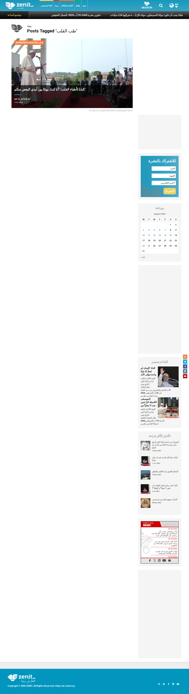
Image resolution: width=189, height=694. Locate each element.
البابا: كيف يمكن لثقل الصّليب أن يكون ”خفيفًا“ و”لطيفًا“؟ (164, 486)
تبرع (84, 5)
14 (165, 235)
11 (149, 235)
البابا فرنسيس (46, 5)
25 (149, 246)
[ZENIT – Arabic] (23, 5)
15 (170, 235)
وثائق (78, 5)
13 (160, 235)
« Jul (143, 257)
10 (143, 235)
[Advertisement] (159, 132)
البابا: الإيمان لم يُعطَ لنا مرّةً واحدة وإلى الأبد (148, 371)
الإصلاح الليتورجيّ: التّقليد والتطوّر (165, 471)
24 (143, 246)
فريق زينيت (18, 102)
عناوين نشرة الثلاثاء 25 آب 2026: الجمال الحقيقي (63, 15)
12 (154, 235)
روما (56, 5)
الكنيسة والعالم (67, 5)
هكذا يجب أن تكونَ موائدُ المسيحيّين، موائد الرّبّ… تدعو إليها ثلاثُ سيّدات (133, 15)
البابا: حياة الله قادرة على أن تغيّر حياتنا (165, 458)
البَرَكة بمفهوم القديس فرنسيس (164, 499)
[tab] (150, 524)
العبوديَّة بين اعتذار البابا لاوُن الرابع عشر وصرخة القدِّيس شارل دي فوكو (165, 445)
